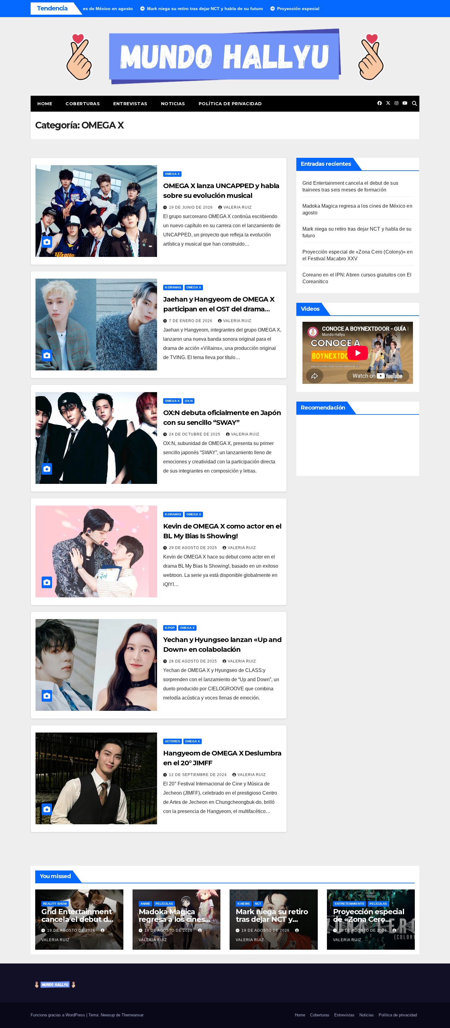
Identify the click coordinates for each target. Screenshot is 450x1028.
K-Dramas (173, 287)
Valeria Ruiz (237, 207)
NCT (258, 903)
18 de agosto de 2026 (363, 930)
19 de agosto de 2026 (71, 930)
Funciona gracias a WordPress (58, 1015)
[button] (414, 103)
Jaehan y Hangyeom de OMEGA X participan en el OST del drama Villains (218, 309)
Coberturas (83, 103)
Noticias (173, 103)
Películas (164, 903)
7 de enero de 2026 (191, 321)
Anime (145, 903)
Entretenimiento (349, 903)
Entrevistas (130, 103)
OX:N (189, 401)
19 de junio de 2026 (191, 207)
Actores (172, 741)
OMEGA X (172, 174)
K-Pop (170, 627)
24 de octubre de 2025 (195, 434)
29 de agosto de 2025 (193, 548)
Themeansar (133, 1015)
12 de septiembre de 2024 (198, 775)
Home (44, 103)
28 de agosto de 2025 (193, 661)
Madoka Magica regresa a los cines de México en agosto (176, 919)
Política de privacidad (230, 103)
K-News (244, 903)
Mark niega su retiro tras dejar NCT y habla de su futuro (272, 919)
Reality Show (55, 903)
